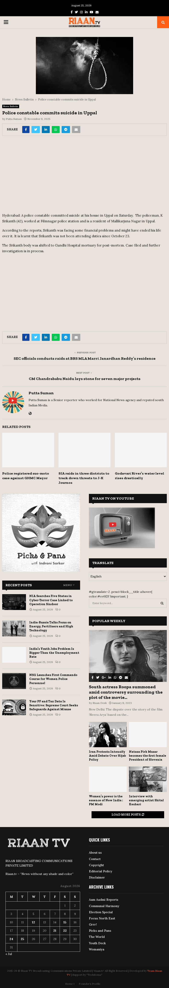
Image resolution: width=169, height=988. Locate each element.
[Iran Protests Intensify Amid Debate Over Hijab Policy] (108, 734)
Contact (95, 859)
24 (11, 939)
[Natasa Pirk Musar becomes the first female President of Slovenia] (148, 734)
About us (95, 853)
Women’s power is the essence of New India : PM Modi (106, 800)
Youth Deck (97, 943)
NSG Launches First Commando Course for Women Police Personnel (53, 679)
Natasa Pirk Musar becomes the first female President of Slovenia (147, 756)
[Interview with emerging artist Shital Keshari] (148, 779)
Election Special (101, 912)
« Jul (9, 954)
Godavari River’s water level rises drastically (139, 475)
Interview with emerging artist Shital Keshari (146, 800)
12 (33, 922)
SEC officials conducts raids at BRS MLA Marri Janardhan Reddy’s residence (85, 358)
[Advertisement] (84, 176)
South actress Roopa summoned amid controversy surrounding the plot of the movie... (126, 692)
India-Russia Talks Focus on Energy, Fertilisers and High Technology (51, 626)
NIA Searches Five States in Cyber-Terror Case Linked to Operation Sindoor (51, 600)
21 (54, 931)
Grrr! (93, 924)
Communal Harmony (104, 906)
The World (97, 937)
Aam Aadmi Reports (103, 900)
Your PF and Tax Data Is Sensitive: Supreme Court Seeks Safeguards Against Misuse (53, 705)
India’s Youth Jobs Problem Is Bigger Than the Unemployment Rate (54, 653)
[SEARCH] (162, 603)
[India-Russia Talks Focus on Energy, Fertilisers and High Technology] (14, 628)
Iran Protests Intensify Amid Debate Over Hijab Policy (107, 756)
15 (64, 922)
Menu (67, 585)
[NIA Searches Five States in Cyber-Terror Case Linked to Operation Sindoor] (14, 602)
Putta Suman (14, 119)
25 (22, 939)
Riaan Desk (100, 703)
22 (65, 931)
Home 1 (69, 983)
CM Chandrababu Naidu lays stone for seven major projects (84, 378)
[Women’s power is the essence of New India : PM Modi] (108, 779)
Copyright (96, 865)
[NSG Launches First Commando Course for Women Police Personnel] (14, 681)
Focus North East (102, 918)
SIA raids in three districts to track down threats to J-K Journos (84, 478)
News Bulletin (10, 106)
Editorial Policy (100, 871)
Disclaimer (97, 877)
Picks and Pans (100, 931)
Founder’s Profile (89, 983)
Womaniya (96, 949)
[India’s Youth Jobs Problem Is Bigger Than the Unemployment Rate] (14, 655)
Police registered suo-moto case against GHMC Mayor (25, 475)
